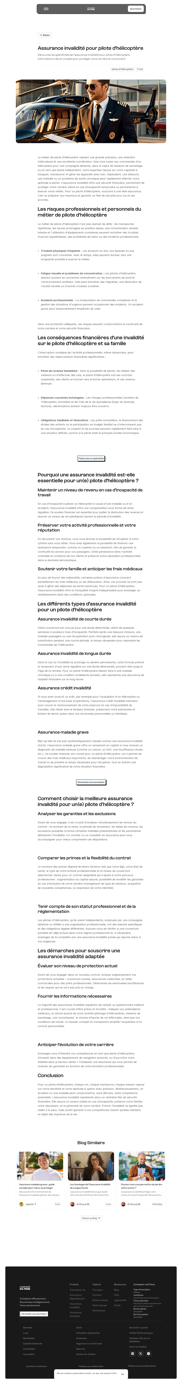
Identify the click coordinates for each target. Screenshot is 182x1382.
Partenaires (98, 1310)
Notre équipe (99, 1305)
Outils (117, 1305)
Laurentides (29, 1348)
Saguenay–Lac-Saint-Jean (89, 1343)
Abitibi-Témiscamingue (141, 1333)
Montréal (27, 1327)
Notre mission (100, 1300)
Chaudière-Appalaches (88, 1333)
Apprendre (120, 1300)
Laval (25, 1333)
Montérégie (29, 1338)
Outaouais (81, 1338)
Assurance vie (77, 1289)
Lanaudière (28, 1354)
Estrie (79, 1327)
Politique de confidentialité (91, 1366)
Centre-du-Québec (86, 1354)
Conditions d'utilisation (36, 1366)
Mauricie (80, 1348)
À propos (97, 1289)
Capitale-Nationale (32, 1343)
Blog (116, 1289)
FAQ (116, 1295)
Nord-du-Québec (138, 1346)
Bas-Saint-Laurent (138, 1327)
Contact (97, 1295)
